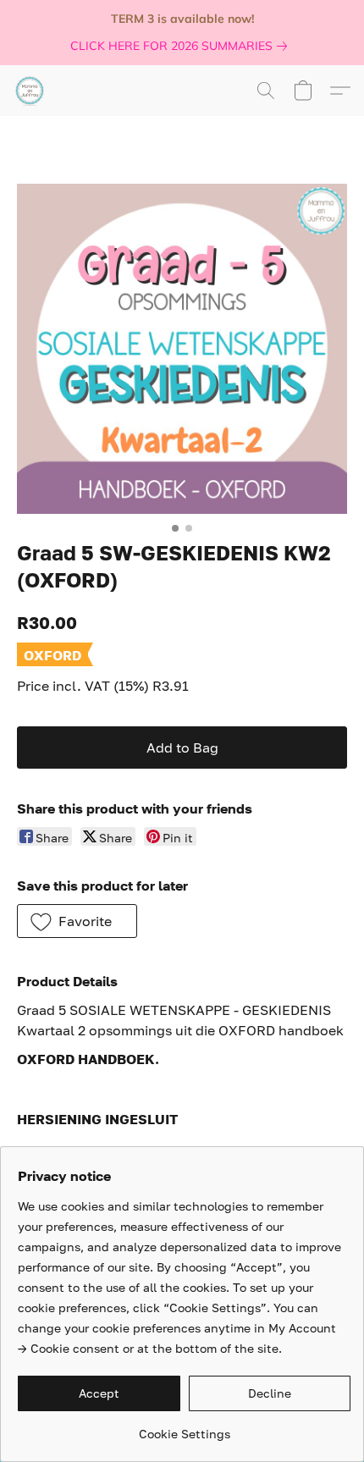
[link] (182, 46)
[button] (30, 90)
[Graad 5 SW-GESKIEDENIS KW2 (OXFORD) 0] (182, 349)
